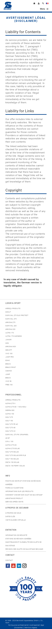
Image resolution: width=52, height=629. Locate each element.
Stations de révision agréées (18, 539)
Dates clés (10, 516)
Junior (8, 340)
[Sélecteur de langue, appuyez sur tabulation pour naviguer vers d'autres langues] (47, 4)
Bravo (8, 364)
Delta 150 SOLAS (12, 462)
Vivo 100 (8, 353)
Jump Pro (9, 357)
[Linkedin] (19, 565)
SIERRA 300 (9, 410)
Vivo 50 (8, 381)
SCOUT (8, 312)
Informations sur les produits (19, 491)
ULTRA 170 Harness (13, 336)
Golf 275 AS (10, 427)
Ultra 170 (9, 333)
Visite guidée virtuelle (15, 520)
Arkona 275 (10, 322)
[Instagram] (24, 565)
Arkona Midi (10, 346)
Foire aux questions (14, 488)
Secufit (8, 350)
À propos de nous (13, 513)
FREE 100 (9, 385)
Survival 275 (11, 319)
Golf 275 (9, 417)
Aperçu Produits (12, 308)
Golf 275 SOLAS (12, 452)
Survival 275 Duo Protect (16, 315)
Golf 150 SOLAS (12, 459)
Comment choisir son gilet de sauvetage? (24, 495)
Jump (7, 374)
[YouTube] (13, 565)
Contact (9, 560)
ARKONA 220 (10, 329)
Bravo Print (10, 367)
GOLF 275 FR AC (11, 424)
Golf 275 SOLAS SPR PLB (15, 455)
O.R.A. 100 (9, 441)
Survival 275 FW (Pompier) (16, 434)
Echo (7, 360)
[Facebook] (7, 565)
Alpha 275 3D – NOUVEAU (15, 407)
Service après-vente (14, 502)
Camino (8, 371)
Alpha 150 (9, 414)
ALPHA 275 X (10, 403)
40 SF (7, 438)
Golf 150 (9, 421)
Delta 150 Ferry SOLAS (15, 466)
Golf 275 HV (10, 431)
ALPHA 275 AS (11, 445)
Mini (7, 343)
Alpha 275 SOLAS (12, 448)
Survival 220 (11, 326)
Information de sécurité (16, 535)
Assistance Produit (14, 498)
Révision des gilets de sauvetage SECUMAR (24, 549)
